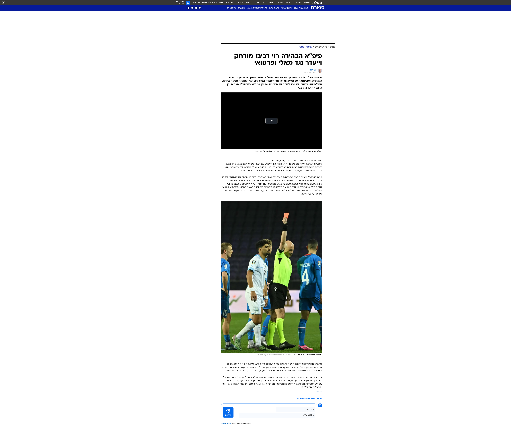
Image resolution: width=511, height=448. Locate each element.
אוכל (257, 3)
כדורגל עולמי (274, 8)
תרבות (280, 3)
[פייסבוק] (188, 8)
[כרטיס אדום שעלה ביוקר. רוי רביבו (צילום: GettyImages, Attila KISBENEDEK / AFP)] (271, 279)
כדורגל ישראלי (286, 8)
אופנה (220, 3)
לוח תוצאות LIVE (301, 8)
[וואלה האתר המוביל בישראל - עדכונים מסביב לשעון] (317, 2)
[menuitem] (305, 2)
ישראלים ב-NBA (253, 8)
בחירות (289, 3)
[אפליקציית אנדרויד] (199, 8)
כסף (264, 3)
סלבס (271, 3)
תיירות (240, 3)
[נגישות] (3, 2)
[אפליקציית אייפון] (196, 8)
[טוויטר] (192, 8)
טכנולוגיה (230, 3)
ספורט (298, 3)
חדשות (307, 3)
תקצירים (241, 8)
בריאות (249, 3)
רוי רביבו (319, 392)
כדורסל (264, 8)
